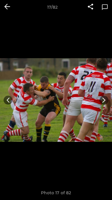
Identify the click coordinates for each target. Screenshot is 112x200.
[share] (90, 7)
